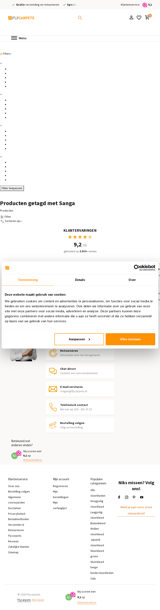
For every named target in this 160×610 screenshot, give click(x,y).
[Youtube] (141, 497)
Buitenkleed (97, 523)
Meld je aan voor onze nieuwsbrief (136, 510)
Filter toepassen (12, 188)
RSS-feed (38, 600)
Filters (6, 53)
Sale (93, 578)
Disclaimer (14, 508)
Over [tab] (132, 280)
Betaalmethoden (18, 519)
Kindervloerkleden (102, 573)
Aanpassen (77, 339)
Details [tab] (80, 280)
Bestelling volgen (19, 491)
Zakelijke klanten (18, 547)
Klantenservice (130, 4)
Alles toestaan (130, 339)
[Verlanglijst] (139, 17)
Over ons (14, 486)
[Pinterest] (134, 497)
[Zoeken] (80, 18)
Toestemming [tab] (28, 280)
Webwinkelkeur (32, 460)
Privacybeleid (16, 514)
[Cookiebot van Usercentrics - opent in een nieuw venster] (137, 268)
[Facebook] (119, 497)
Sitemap (13, 552)
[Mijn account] (131, 17)
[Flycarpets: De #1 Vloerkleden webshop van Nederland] (21, 17)
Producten (6, 210)
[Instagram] (126, 497)
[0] (146, 17)
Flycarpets (24, 600)
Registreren (60, 486)
